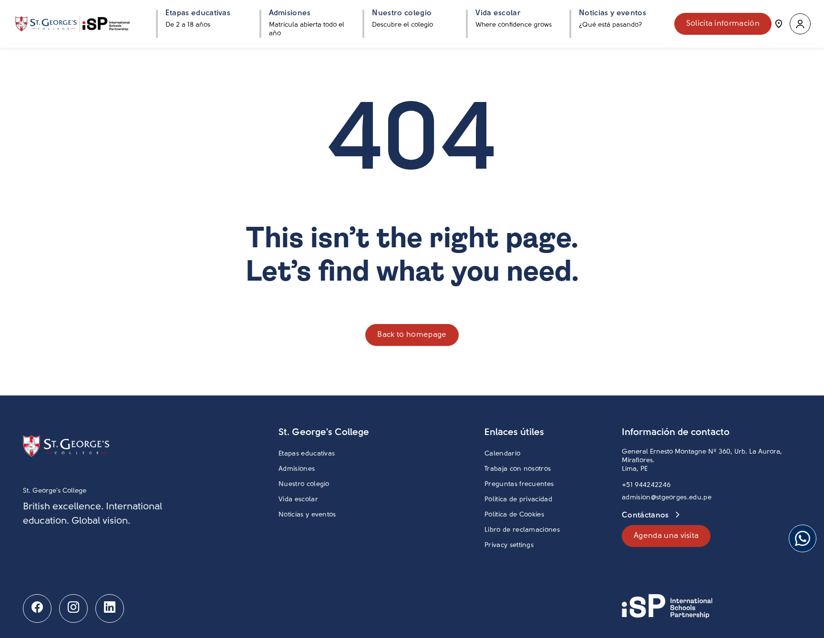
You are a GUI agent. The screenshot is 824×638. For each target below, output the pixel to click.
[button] (800, 24)
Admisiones (296, 469)
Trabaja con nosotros (517, 469)
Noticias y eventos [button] (612, 13)
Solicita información (723, 24)
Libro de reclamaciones (522, 530)
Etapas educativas (306, 453)
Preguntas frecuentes (519, 484)
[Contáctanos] (778, 24)
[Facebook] (37, 608)
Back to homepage (411, 335)
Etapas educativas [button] (197, 13)
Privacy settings (509, 545)
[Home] (72, 24)
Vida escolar (298, 499)
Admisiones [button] (290, 13)
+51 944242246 (646, 485)
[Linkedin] (109, 608)
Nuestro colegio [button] (402, 13)
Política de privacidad (518, 499)
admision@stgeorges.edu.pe (666, 497)
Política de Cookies (514, 514)
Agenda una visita (666, 536)
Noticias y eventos (307, 514)
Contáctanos (646, 515)
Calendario (502, 453)
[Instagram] (73, 608)
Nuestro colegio (304, 484)
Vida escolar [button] (498, 13)
